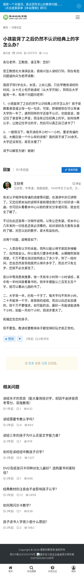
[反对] (20, 339)
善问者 (6, 53)
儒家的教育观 (47, 549)
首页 (5, 27)
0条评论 (44, 338)
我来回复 (73, 169)
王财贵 (18, 184)
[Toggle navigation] (77, 17)
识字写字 (32, 53)
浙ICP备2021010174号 (22, 554)
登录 (31, 363)
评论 (78, 183)
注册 (44, 363)
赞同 (11, 338)
